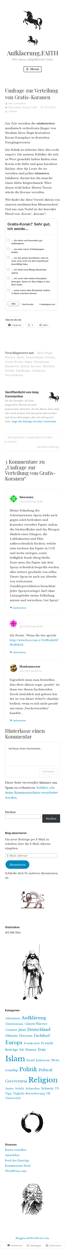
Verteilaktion (14, 375)
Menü (34, 69)
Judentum (43, 1060)
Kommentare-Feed (17, 1165)
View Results (28, 304)
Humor (31, 1050)
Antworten (19, 607)
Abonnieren (17, 864)
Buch (20, 357)
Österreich (13, 1098)
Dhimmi (11, 1036)
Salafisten (38, 370)
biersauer (27, 497)
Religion (43, 1080)
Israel (31, 1060)
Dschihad (42, 1036)
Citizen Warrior (36, 1024)
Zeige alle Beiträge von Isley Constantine (34, 421)
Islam (28, 361)
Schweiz (47, 1088)
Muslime (49, 366)
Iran (42, 1049)
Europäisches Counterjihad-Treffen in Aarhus (28, 439)
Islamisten (12, 366)
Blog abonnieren (16, 833)
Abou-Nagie (45, 352)
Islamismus (41, 361)
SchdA (19, 1088)
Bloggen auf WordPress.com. (33, 1238)
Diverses (25, 1036)
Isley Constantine (17, 103)
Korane (36, 366)
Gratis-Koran (14, 361)
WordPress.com (15, 1171)
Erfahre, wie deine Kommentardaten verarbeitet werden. (31, 793)
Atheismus (12, 1018)
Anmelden (12, 1155)
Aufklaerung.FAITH (32, 53)
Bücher (10, 357)
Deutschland (14, 107)
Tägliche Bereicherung (29, 1093)
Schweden (33, 1088)
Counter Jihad (15, 1030)
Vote (13, 304)
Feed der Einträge (17, 1160)
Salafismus (23, 370)
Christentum (14, 1023)
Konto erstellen (15, 1149)
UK (48, 1093)
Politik (34, 107)
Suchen (10, 812)
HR (21, 1049)
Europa (26, 107)
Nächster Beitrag (47, 447)
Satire (9, 1088)
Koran (25, 366)
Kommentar (48, 771)
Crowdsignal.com (47, 304)
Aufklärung (34, 1017)
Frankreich (32, 1043)
